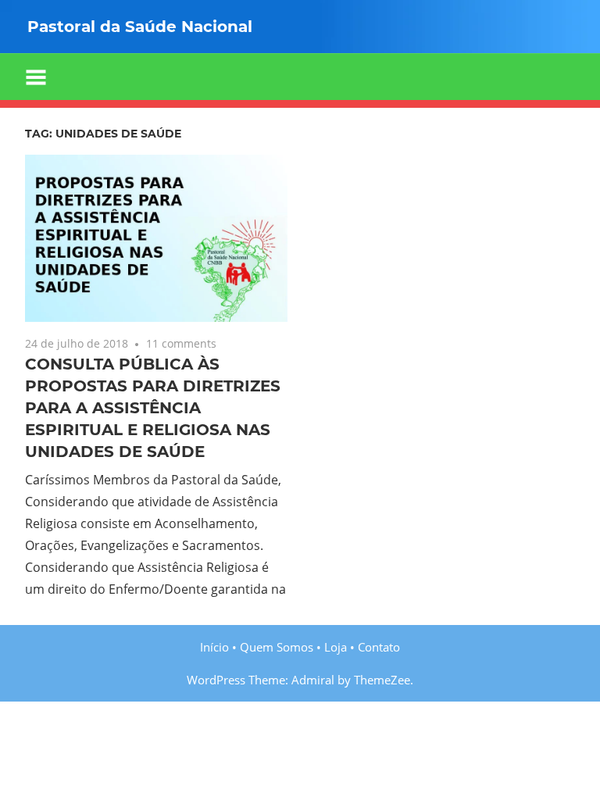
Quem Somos (276, 647)
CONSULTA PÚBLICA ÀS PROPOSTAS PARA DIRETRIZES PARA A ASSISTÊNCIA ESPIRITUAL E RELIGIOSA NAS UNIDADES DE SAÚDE (152, 408)
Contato (379, 647)
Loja (335, 647)
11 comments (181, 343)
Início (214, 647)
